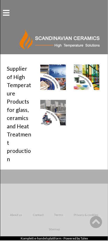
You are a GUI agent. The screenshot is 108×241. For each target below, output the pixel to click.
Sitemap (54, 229)
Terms (58, 215)
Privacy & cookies (86, 215)
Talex (84, 238)
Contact (38, 215)
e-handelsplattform (47, 238)
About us (16, 215)
